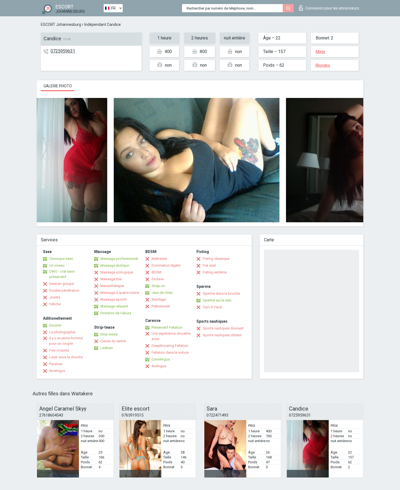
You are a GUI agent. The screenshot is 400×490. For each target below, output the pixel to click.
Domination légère (166, 265)
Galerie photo (58, 86)
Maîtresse (159, 259)
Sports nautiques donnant (223, 328)
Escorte (55, 325)
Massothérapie (112, 286)
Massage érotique (114, 265)
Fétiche (55, 304)
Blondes (323, 65)
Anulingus (57, 371)
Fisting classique (216, 259)
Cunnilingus (161, 359)
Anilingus (159, 366)
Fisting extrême (215, 272)
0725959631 (63, 51)
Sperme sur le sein (217, 300)
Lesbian (106, 348)
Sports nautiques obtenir (222, 335)
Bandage (159, 299)
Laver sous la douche (66, 357)
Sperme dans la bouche (221, 293)
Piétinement (161, 306)
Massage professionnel (119, 259)
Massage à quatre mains (119, 293)
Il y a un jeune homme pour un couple (66, 341)
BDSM (156, 272)
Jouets (54, 297)
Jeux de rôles (162, 293)
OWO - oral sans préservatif (62, 274)
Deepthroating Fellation (170, 346)
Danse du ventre (113, 341)
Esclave (158, 279)
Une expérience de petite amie (171, 336)
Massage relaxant (114, 306)
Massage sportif (113, 299)
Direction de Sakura (115, 313)
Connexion (332, 8)
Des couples (59, 350)
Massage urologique (116, 272)
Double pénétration (64, 290)
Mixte (320, 51)
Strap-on (158, 286)
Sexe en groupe (61, 284)
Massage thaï (111, 279)
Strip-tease (109, 334)
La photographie (62, 332)
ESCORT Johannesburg (61, 24)
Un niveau (56, 265)
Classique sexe (61, 259)
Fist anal (209, 265)
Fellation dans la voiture (170, 352)
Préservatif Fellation (167, 327)
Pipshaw (56, 364)
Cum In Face (212, 307)
